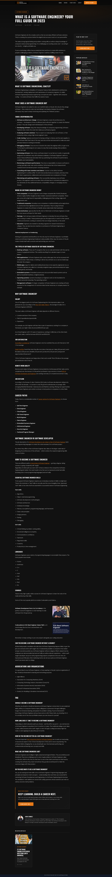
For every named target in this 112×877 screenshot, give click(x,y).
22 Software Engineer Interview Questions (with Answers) (23, 852)
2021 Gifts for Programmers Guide (87, 85)
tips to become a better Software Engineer (39, 739)
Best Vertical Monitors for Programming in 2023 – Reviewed (87, 93)
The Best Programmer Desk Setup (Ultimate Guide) (87, 79)
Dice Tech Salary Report (42, 305)
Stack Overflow (19, 349)
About (80, 3)
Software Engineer (21, 12)
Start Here (73, 3)
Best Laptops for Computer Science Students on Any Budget (88, 71)
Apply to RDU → (90, 3)
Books (65, 3)
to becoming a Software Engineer (40, 463)
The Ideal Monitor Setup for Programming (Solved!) (88, 63)
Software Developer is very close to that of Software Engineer (47, 442)
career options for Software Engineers (49, 399)
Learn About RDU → (25, 804)
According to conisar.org (22, 343)
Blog (60, 3)
